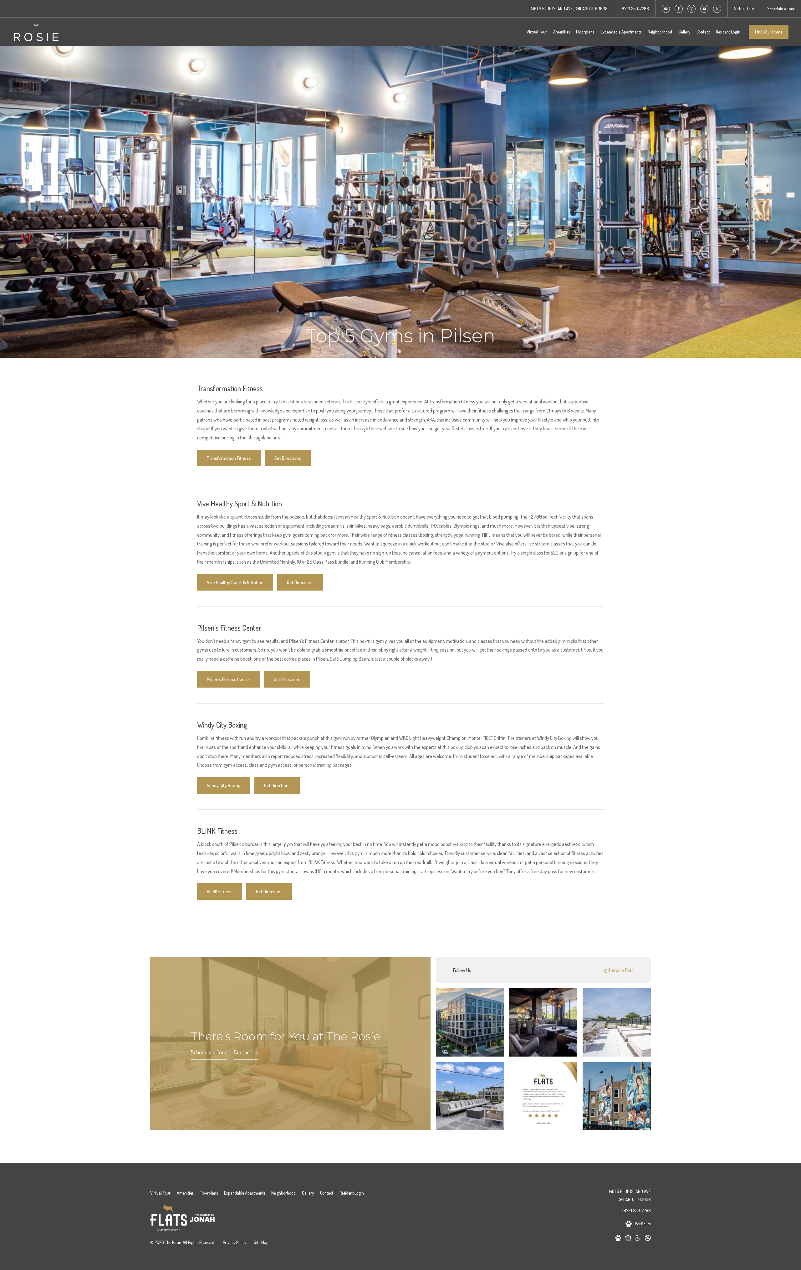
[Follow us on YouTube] (704, 9)
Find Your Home (768, 31)
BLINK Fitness (219, 891)
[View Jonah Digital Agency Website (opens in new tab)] (202, 1219)
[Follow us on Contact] (666, 9)
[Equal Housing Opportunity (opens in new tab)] (628, 1239)
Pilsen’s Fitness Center (228, 679)
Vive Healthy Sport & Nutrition (235, 582)
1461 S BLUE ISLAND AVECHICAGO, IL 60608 (630, 1195)
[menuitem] (536, 31)
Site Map (261, 1242)
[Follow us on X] (717, 9)
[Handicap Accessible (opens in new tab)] (638, 1239)
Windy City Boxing (224, 785)
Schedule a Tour (209, 1052)
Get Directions (287, 458)
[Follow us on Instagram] (691, 9)
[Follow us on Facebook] (679, 9)
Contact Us (246, 1052)
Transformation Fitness (229, 458)
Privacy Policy (234, 1242)
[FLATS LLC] (168, 1219)
